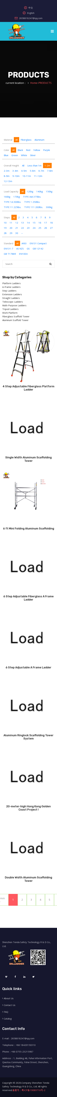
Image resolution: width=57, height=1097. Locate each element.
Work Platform (9, 312)
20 (11, 227)
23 (28, 227)
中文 (30, 7)
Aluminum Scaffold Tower (15, 320)
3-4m (15, 170)
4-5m (24, 170)
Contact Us (9, 1005)
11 (11, 222)
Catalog (8, 1018)
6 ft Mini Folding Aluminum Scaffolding (28, 528)
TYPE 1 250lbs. (32, 201)
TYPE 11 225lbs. (12, 207)
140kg (39, 191)
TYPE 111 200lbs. (33, 207)
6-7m (41, 170)
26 (45, 227)
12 (16, 222)
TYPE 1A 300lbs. (12, 201)
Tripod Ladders (10, 309)
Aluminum (39, 139)
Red (28, 150)
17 (45, 222)
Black (20, 150)
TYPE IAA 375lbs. (32, 196)
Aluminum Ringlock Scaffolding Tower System (28, 737)
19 (5, 227)
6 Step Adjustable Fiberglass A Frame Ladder (28, 598)
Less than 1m (34, 165)
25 (39, 227)
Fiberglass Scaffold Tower (15, 316)
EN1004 (23, 253)
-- (22, 233)
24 (34, 227)
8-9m (6, 175)
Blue (6, 155)
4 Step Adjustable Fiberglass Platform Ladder (28, 388)
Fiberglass (26, 139)
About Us (9, 998)
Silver (33, 155)
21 (16, 227)
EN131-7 (8, 248)
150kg (49, 191)
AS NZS (20, 248)
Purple (46, 150)
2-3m (6, 170)
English (30, 12)
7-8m (50, 170)
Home (33, 83)
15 (34, 222)
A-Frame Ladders (11, 286)
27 (51, 227)
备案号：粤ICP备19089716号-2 (28, 1090)
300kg (49, 207)
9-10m (15, 175)
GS (28, 248)
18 (51, 222)
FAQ (6, 1011)
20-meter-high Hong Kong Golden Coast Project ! (28, 808)
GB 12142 (38, 248)
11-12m (38, 175)
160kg (7, 196)
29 (11, 233)
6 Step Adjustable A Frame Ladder (28, 667)
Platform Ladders (11, 283)
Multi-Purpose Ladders (14, 305)
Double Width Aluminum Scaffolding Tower (28, 879)
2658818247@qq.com (30, 18)
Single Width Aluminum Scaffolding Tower (28, 459)
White (24, 155)
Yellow (36, 150)
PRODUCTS (45, 83)
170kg (16, 196)
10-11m (26, 175)
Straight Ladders (11, 298)
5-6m (32, 170)
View (28, 381)
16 (39, 222)
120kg (30, 191)
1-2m (47, 165)
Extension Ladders (12, 294)
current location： (16, 83)
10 (5, 222)
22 (22, 227)
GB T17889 (10, 253)
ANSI (24, 243)
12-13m (8, 181)
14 (28, 222)
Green (14, 155)
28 (5, 233)
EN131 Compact (38, 243)
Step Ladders (9, 290)
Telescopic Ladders (12, 301)
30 (16, 233)
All (16, 139)
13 (22, 222)
